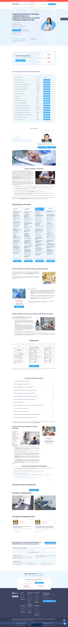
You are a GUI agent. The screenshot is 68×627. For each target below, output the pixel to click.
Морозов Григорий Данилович (50, 144)
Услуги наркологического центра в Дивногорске (22, 139)
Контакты (22, 593)
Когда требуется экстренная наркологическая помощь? (23, 141)
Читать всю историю (16, 531)
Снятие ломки (36, 595)
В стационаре (22, 608)
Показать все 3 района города (33, 552)
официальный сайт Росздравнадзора (40, 368)
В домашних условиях (24, 607)
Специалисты (22, 595)
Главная (13, 10)
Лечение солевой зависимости (47, 564)
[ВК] (17, 596)
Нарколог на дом (37, 596)
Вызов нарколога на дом (18, 564)
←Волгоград (14, 625)
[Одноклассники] (15, 596)
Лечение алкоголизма (24, 606)
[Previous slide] (52, 493)
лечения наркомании (19, 278)
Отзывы (22, 594)
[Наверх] (64, 620)
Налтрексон (29, 608)
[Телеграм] (13, 596)
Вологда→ (54, 625)
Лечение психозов (37, 611)
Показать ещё (23, 599)
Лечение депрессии (37, 612)
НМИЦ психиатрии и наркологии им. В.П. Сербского (22, 476)
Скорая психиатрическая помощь (37, 609)
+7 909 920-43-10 (32, 5)
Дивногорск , (25, 3)
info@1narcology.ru (41, 585)
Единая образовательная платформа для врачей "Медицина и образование (26, 477)
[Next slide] (55, 493)
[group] (23, 502)
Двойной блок (29, 606)
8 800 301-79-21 (32, 3)
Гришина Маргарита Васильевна (19, 39)
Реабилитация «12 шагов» (32, 564)
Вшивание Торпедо (30, 607)
